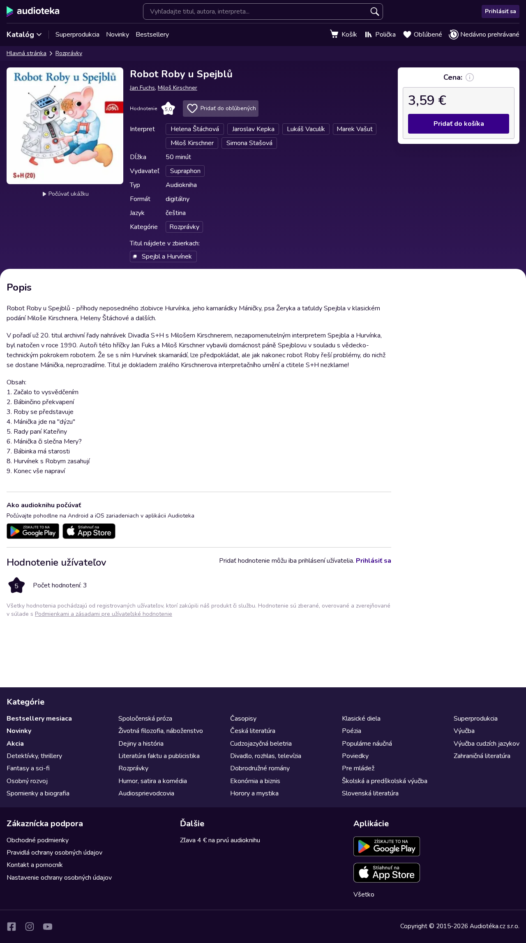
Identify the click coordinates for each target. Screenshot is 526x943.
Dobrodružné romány (260, 768)
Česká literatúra (252, 730)
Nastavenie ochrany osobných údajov (59, 877)
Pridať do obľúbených (228, 108)
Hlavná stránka (26, 53)
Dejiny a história (141, 743)
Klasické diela (361, 718)
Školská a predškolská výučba (384, 781)
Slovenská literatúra (370, 793)
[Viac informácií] (470, 77)
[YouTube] (48, 926)
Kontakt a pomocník (35, 864)
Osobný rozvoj (27, 781)
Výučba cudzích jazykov (486, 743)
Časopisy (243, 718)
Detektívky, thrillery (34, 755)
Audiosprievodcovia (146, 793)
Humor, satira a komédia (152, 781)
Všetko (363, 894)
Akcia (15, 743)
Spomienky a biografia (38, 793)
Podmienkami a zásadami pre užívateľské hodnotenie (103, 614)
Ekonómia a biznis (255, 781)
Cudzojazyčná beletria (261, 743)
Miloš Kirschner (177, 88)
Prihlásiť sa (500, 11)
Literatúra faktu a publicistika (159, 755)
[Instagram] (30, 926)
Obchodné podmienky (38, 840)
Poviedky (355, 755)
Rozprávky (68, 53)
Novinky (117, 34)
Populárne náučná (367, 743)
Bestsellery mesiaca (39, 718)
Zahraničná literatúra (482, 755)
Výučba (464, 730)
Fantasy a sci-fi (28, 768)
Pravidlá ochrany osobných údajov (54, 852)
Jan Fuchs (142, 88)
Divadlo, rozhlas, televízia (265, 755)
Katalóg (20, 34)
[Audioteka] (33, 11)
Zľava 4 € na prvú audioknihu (220, 840)
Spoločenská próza (145, 718)
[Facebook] (11, 926)
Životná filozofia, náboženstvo (160, 730)
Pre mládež (358, 768)
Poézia (351, 730)
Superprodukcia (77, 34)
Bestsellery (152, 34)
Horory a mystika (254, 793)
